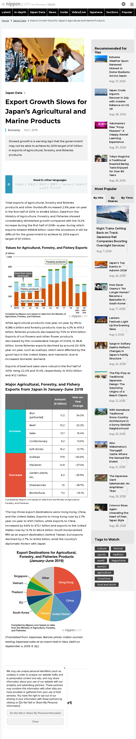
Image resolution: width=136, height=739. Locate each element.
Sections (112, 12)
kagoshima (119, 560)
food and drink (106, 584)
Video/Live (79, 12)
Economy (14, 130)
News (52, 12)
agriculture (104, 572)
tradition (118, 554)
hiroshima (103, 578)
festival (118, 548)
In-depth (20, 12)
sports (101, 554)
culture (101, 548)
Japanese (96, 12)
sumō (100, 560)
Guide (64, 12)
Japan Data (37, 12)
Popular (127, 12)
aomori (101, 566)
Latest (6, 12)
